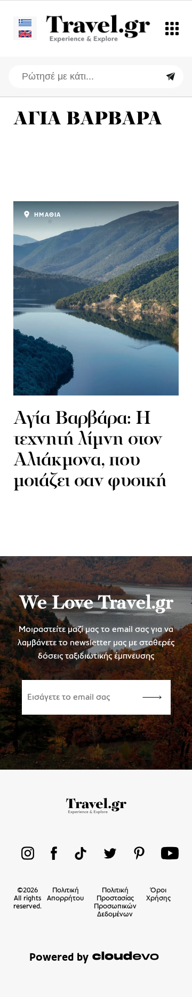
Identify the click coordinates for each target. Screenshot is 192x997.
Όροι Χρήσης (158, 895)
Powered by (59, 958)
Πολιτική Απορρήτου (65, 895)
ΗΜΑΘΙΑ (46, 215)
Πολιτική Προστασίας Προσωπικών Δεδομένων (115, 903)
